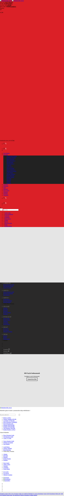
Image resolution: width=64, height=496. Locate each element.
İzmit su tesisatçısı (25, 495)
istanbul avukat (4, 493)
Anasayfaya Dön (32, 379)
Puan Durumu (10, 175)
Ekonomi (5, 186)
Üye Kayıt (6, 330)
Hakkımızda (6, 339)
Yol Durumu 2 (10, 163)
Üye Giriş (5, 328)
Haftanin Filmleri (11, 157)
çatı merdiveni (16, 495)
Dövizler (9, 178)
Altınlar (9, 181)
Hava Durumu (10, 159)
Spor (4, 187)
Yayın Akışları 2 (11, 169)
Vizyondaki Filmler (12, 156)
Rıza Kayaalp (8, 223)
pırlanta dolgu (8, 226)
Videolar (5, 192)
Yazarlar (5, 193)
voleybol (6, 215)
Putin (5, 224)
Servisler (5, 154)
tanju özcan (7, 218)
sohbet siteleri (33, 495)
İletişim (5, 336)
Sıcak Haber (6, 324)
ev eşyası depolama (38, 493)
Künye (5, 337)
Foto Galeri (6, 190)
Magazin (5, 189)
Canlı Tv (9, 165)
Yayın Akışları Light (8, 292)
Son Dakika (6, 153)
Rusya (6, 221)
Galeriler (5, 349)
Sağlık (6, 220)
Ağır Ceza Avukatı (13, 493)
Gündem (5, 184)
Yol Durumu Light (8, 286)
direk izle (57, 493)
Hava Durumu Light (8, 284)
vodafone (7, 217)
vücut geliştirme (8, 214)
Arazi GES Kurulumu (49, 493)
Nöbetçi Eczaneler (11, 171)
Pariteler (9, 183)
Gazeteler (5, 195)
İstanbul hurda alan (7, 495)
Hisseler (9, 180)
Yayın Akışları (10, 168)
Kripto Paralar (10, 177)
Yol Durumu (10, 162)
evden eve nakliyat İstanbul (25, 493)
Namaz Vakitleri (11, 174)
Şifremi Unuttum (7, 331)
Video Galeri (6, 320)
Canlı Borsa (10, 172)
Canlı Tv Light (7, 287)
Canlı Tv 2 (9, 166)
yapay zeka (7, 212)
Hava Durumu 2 (11, 160)
